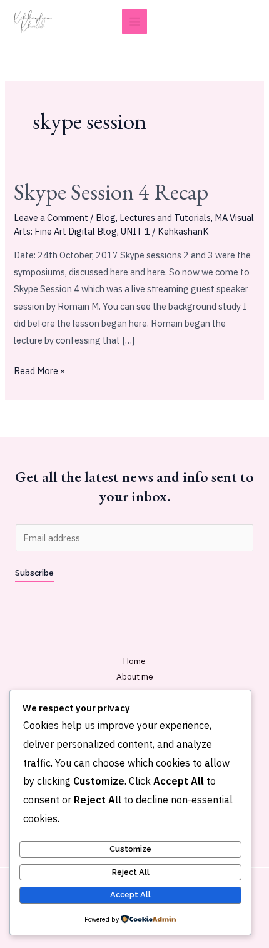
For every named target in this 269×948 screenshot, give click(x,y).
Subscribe (34, 573)
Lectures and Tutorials (165, 217)
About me (134, 676)
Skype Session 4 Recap (111, 191)
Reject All (131, 872)
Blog (106, 217)
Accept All (130, 894)
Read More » (39, 369)
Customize (130, 849)
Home (134, 660)
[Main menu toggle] (135, 21)
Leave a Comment (51, 217)
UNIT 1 (135, 231)
